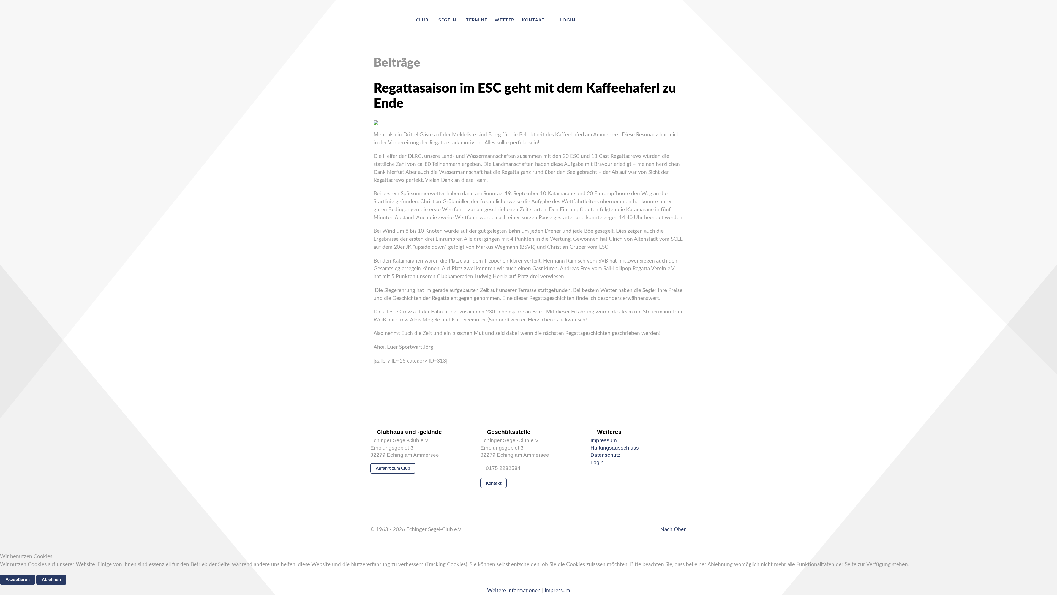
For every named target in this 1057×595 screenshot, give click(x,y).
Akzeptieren (18, 579)
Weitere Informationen (514, 590)
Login (597, 462)
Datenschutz (605, 455)
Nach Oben (673, 529)
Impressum (603, 440)
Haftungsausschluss (614, 448)
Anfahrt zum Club (393, 468)
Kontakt (494, 483)
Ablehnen (51, 579)
